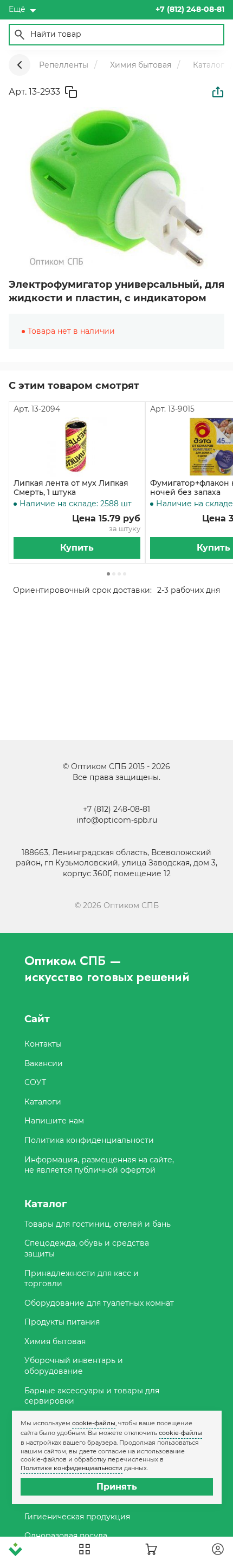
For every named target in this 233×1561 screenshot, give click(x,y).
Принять (116, 1486)
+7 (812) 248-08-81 (116, 809)
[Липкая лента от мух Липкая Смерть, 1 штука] (77, 447)
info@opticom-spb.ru (116, 820)
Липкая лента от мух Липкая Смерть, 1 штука (71, 488)
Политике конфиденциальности (71, 1468)
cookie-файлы (93, 1423)
